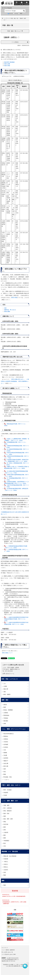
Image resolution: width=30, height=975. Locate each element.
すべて (11, 13)
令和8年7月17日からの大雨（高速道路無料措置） (14, 896)
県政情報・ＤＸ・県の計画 (10, 851)
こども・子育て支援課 (8, 667)
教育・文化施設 (7, 789)
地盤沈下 (5, 760)
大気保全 (5, 741)
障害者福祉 (6, 715)
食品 (4, 771)
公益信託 (5, 869)
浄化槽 (5, 755)
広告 (4, 846)
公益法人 (5, 864)
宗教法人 (5, 867)
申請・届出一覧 (14, 18)
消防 (4, 691)
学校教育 (5, 792)
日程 (5, 308)
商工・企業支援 (7, 808)
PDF (21, 13)
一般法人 (5, 861)
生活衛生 (5, 747)
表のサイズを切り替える (15, 80)
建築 (4, 838)
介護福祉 (5, 712)
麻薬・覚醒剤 (6, 694)
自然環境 (5, 758)
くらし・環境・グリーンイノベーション (14, 729)
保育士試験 (7, 63)
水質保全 (5, 739)
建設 (4, 835)
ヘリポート (6, 779)
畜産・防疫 (6, 813)
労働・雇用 (6, 805)
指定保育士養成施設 (9, 62)
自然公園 (5, 763)
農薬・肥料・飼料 (8, 819)
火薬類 (5, 686)
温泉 (4, 769)
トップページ (7, 18)
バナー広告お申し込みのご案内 (9, 954)
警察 (3, 880)
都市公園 (5, 766)
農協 (4, 821)
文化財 (5, 795)
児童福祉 (5, 718)
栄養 (4, 723)
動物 (4, 774)
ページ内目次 (15, 42)
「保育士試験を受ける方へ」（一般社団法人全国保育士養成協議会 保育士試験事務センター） (15, 381)
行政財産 (5, 858)
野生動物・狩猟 (7, 777)
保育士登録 (7, 65)
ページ (16, 13)
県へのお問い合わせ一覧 (7, 952)
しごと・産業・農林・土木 (10, 800)
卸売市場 (5, 824)
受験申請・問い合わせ (10, 309)
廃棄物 (5, 752)
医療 (4, 707)
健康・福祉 (5, 700)
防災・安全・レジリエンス (10, 679)
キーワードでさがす (7, 7)
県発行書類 (7, 311)
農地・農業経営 (7, 810)
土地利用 (5, 832)
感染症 (5, 704)
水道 (4, 750)
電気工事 (5, 689)
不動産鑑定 (6, 840)
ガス (4, 683)
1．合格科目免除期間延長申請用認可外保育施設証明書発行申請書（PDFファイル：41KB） (16, 619)
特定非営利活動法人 (8, 733)
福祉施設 (5, 720)
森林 (4, 827)
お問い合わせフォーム (8, 673)
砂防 (4, 829)
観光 (4, 843)
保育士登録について (7, 652)
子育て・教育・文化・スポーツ (11, 785)
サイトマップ (5, 947)
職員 (4, 875)
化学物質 (5, 744)
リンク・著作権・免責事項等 (8, 950)
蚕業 (4, 816)
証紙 (4, 872)
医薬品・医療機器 (8, 710)
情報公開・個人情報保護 (9, 856)
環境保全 (5, 736)
